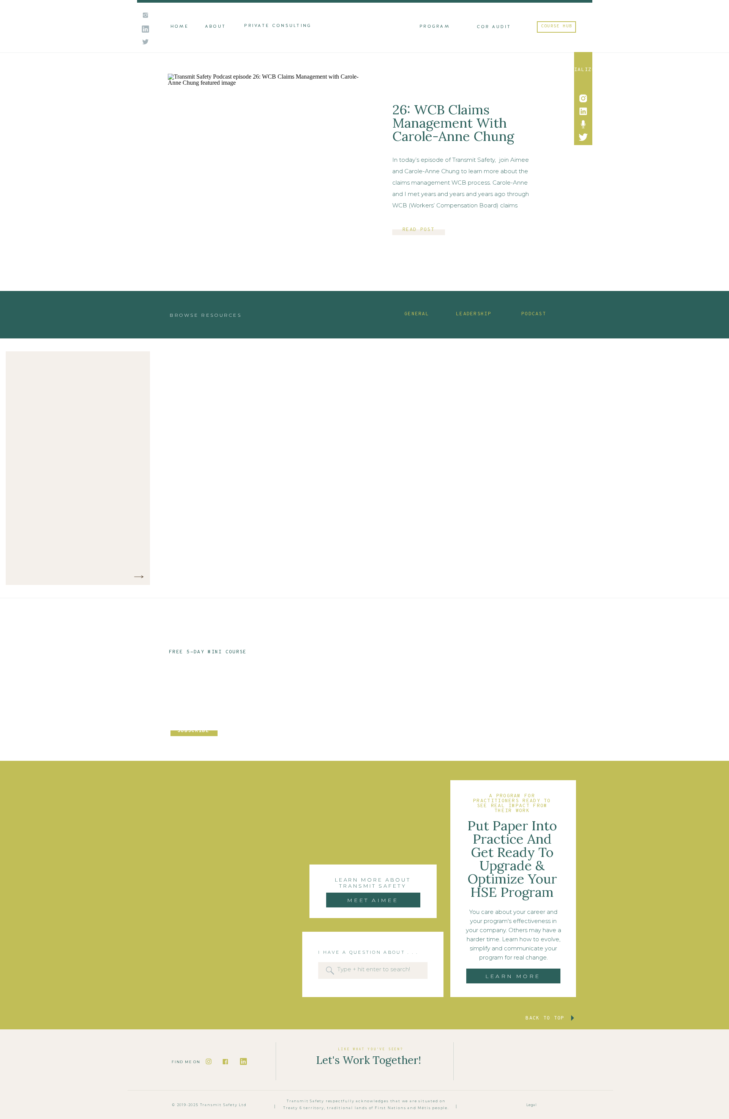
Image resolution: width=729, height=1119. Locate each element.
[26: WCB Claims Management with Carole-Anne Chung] (266, 168)
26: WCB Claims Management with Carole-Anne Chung (453, 123)
